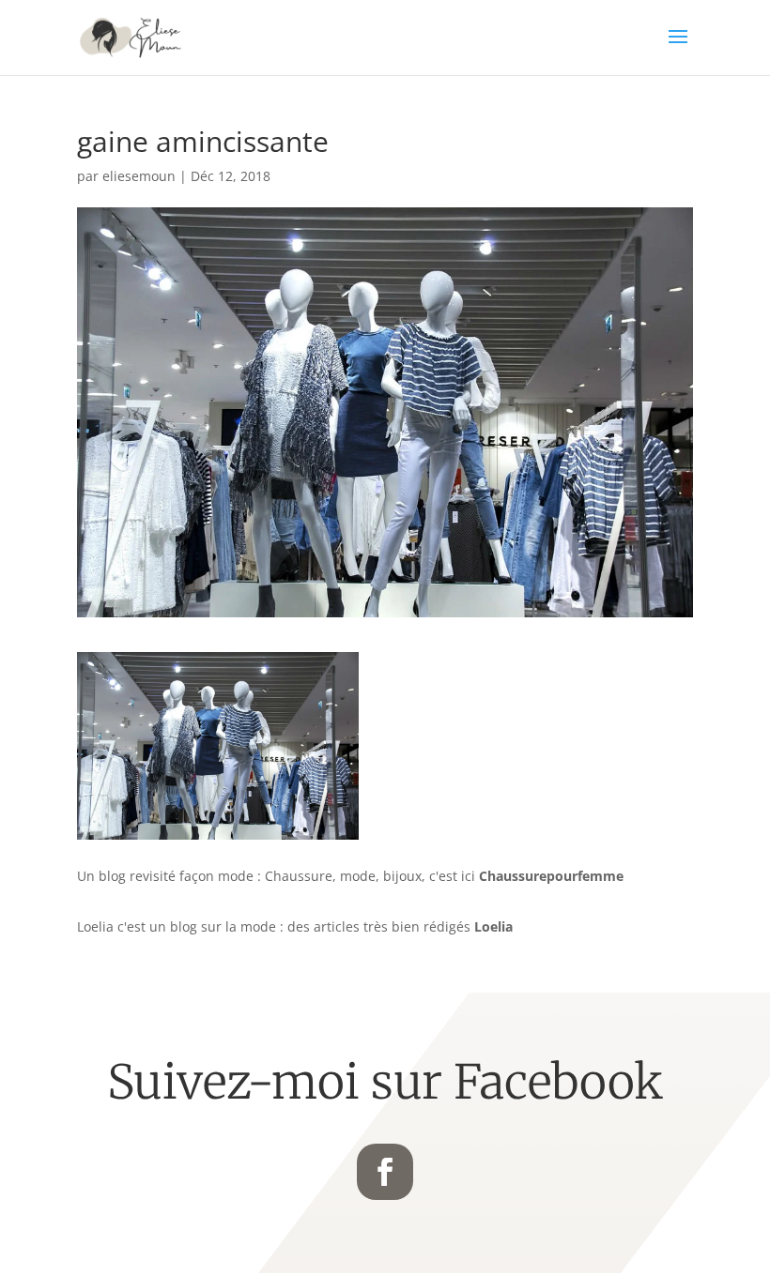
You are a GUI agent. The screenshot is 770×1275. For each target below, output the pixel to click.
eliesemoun (139, 176)
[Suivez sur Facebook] (385, 1172)
